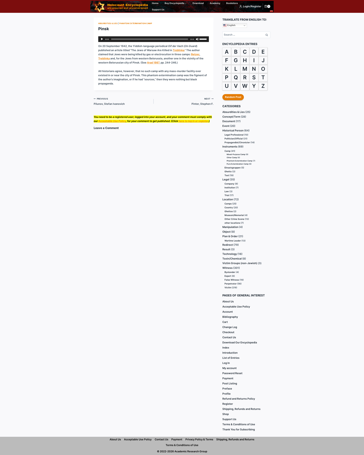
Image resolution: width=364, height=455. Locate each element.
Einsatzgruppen (233, 167)
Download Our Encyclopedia (239, 342)
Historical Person (233, 130)
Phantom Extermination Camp (135, 23)
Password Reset (232, 373)
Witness (227, 267)
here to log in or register (193, 121)
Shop (225, 414)
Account (227, 311)
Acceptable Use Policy (112, 121)
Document (228, 121)
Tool (227, 175)
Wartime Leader (233, 240)
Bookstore (232, 3)
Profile (226, 393)
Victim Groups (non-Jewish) (239, 263)
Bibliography (230, 316)
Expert (228, 276)
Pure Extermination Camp (238, 164)
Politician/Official (234, 138)
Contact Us (229, 337)
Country (229, 207)
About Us (228, 301)
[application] (153, 39)
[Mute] (197, 39)
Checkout (228, 332)
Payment (227, 378)
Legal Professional (234, 134)
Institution (230, 187)
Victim (228, 287)
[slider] (203, 38)
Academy (215, 3)
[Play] (102, 39)
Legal (225, 179)
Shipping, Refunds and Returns (241, 408)
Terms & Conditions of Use (238, 424)
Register (227, 403)
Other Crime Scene (234, 219)
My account (229, 368)
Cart (225, 321)
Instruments (229, 146)
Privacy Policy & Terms (199, 439)
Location (227, 199)
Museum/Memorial (234, 215)
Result (226, 249)
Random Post (233, 97)
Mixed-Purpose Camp (236, 154)
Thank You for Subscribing (238, 429)
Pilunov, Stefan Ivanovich (109, 101)
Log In (226, 362)
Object (226, 231)
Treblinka (178, 50)
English (231, 25)
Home (155, 3)
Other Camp (232, 157)
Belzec (195, 54)
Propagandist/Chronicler (237, 142)
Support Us (158, 9)
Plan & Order (230, 236)
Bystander (230, 272)
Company (229, 183)
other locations (232, 223)
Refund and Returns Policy (238, 398)
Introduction (230, 352)
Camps (228, 203)
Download (198, 3)
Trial (227, 195)
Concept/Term (231, 116)
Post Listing (229, 383)
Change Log (229, 327)
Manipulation (230, 227)
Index (225, 347)
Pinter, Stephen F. (202, 101)
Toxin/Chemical (232, 258)
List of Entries (230, 357)
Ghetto (228, 171)
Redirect (227, 244)
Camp (227, 151)
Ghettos (229, 211)
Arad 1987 (153, 62)
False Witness (232, 279)
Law (227, 191)
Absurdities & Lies (107, 23)
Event (225, 125)
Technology (229, 253)
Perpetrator (231, 283)
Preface (227, 388)
